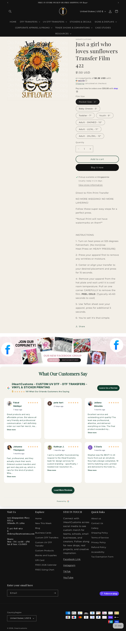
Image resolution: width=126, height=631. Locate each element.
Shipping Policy (99, 533)
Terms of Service (100, 537)
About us (96, 518)
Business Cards (43, 533)
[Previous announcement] (7, 2)
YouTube (68, 577)
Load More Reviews (63, 490)
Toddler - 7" (85, 115)
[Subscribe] (55, 593)
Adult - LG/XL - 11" (88, 129)
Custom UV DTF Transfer (43, 544)
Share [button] (82, 326)
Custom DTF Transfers (46, 537)
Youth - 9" (104, 115)
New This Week (43, 523)
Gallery (95, 528)
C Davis (98, 446)
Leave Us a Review (108, 388)
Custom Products (44, 550)
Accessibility (97, 552)
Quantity (80, 142)
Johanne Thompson (18, 448)
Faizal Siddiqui (17, 404)
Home (38, 518)
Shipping (80, 83)
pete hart (58, 402)
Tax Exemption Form (102, 556)
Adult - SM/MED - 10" (90, 122)
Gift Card (39, 560)
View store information (91, 185)
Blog (37, 528)
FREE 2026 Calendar (46, 565)
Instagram (69, 565)
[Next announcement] (118, 2)
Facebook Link (72, 559)
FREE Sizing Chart (44, 569)
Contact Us (97, 523)
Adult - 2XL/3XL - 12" (90, 136)
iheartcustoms (20, 628)
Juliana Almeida (98, 404)
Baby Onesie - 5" (88, 108)
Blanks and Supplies (46, 555)
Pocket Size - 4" (87, 102)
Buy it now (97, 167)
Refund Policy (98, 547)
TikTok (67, 571)
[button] (10, 11)
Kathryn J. (59, 446)
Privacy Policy (98, 542)
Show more (11, 430)
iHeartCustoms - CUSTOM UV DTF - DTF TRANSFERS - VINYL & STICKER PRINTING (49, 385)
